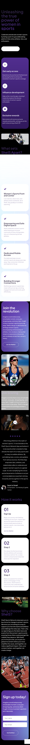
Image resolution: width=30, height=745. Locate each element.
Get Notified (10, 733)
